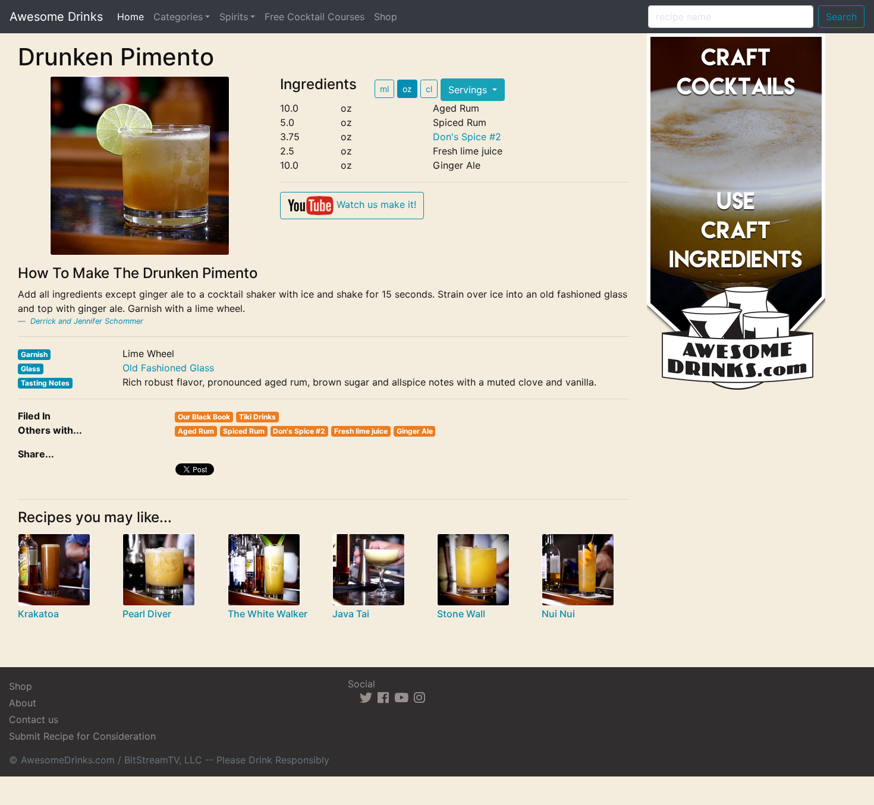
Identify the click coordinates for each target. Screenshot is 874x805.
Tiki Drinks (257, 416)
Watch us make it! (375, 204)
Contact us (33, 719)
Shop (385, 17)
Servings (469, 90)
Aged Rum (196, 431)
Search (841, 17)
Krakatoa (38, 614)
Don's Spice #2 (467, 137)
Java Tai (350, 614)
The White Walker (267, 614)
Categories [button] (178, 17)
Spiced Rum (244, 431)
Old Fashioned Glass (168, 368)
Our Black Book (204, 416)
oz (407, 89)
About (22, 703)
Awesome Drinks (56, 17)
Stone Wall (461, 614)
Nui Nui (558, 614)
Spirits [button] (233, 17)
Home (133, 16)
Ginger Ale (415, 431)
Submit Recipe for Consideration (82, 736)
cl (429, 89)
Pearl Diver (146, 614)
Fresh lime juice (361, 431)
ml (384, 89)
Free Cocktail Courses (314, 17)
